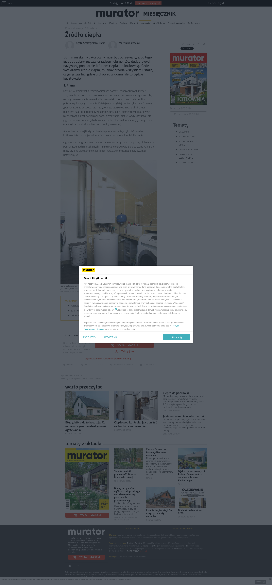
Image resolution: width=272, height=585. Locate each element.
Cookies (101, 329)
